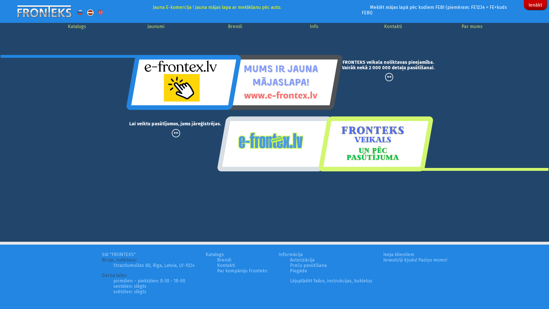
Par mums (472, 26)
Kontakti (393, 26)
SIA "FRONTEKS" (119, 254)
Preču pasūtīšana (308, 265)
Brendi (235, 26)
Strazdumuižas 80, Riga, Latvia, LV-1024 (154, 265)
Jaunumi (155, 26)
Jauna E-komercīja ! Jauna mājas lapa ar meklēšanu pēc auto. (217, 7)
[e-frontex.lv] (274, 143)
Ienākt (535, 5)
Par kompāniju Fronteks (242, 271)
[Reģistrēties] (183, 82)
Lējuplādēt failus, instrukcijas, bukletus (331, 281)
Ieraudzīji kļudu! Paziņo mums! (415, 260)
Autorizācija (302, 260)
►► (389, 77)
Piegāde (298, 271)
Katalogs (77, 26)
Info (314, 26)
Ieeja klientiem (398, 254)
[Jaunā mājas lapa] (285, 82)
